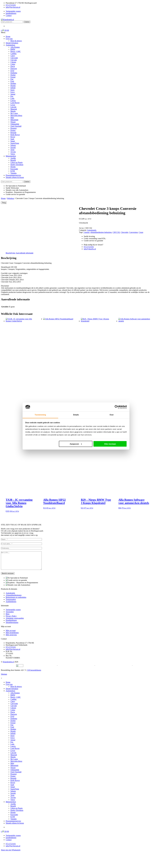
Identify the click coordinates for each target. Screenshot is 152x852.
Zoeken (26, 22)
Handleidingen (11, 620)
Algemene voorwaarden (15, 618)
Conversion (133, 232)
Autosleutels (91, 230)
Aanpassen (74, 444)
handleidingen (11, 13)
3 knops (86, 232)
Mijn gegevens (11, 635)
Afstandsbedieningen (13, 595)
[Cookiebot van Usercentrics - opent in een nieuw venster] (116, 407)
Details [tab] (76, 415)
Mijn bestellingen (12, 633)
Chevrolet (124, 232)
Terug (4, 203)
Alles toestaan (110, 444)
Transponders (11, 599)
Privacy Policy (11, 616)
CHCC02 (116, 232)
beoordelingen (34, 670)
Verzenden (10, 612)
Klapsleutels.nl (8, 662)
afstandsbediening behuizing (101, 232)
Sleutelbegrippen (12, 622)
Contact (9, 15)
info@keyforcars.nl (13, 7)
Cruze (141, 232)
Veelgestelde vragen (13, 11)
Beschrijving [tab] (10, 253)
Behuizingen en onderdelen (16, 597)
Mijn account (11, 630)
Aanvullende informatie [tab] (24, 253)
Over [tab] (112, 415)
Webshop (10, 198)
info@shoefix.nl (90, 249)
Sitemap (4, 674)
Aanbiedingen (11, 602)
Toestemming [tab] (40, 415)
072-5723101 (11, 5)
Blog (7, 614)
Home (3, 198)
